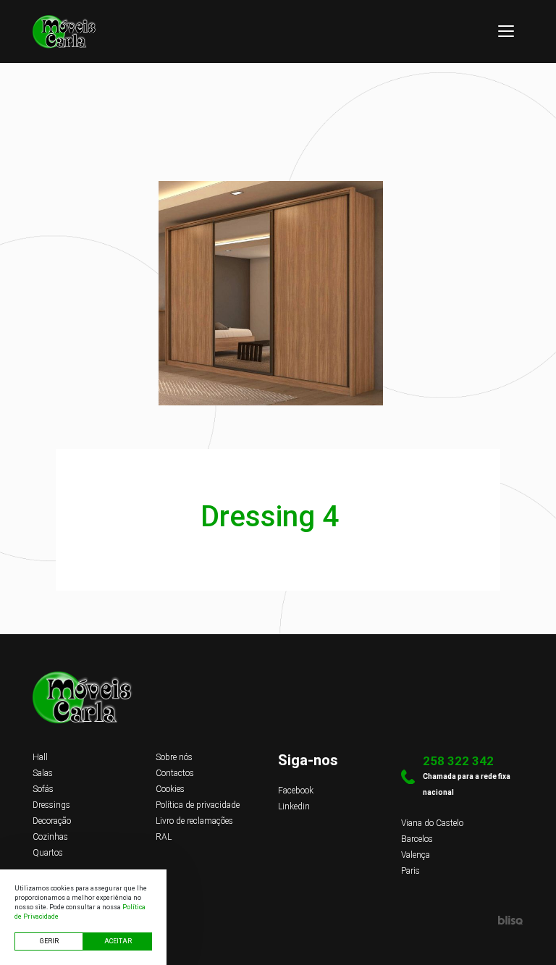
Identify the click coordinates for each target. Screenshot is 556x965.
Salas (43, 773)
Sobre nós (174, 757)
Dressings (51, 805)
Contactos (175, 773)
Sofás (43, 789)
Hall (40, 757)
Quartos (48, 852)
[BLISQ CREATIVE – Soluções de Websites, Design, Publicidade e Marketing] (278, 920)
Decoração (52, 821)
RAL (164, 837)
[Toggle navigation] (506, 31)
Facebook (295, 790)
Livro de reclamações (194, 821)
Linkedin (294, 806)
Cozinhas (50, 837)
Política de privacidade (198, 805)
